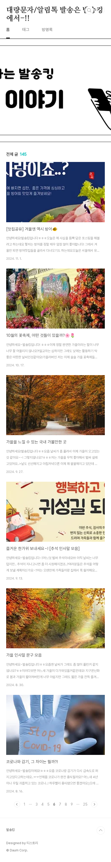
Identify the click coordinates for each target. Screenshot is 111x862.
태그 (25, 29)
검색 (89, 10)
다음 (94, 804)
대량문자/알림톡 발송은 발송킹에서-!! (54, 10)
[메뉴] (101, 10)
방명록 (47, 29)
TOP (101, 830)
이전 (17, 804)
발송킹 (10, 830)
